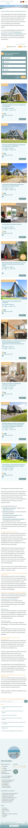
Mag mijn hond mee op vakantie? (9, 715)
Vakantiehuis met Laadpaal (8, 799)
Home (18, 44)
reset (17, 77)
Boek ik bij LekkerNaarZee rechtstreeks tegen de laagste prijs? (12, 727)
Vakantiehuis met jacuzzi (7, 800)
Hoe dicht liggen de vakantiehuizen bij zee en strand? (12, 707)
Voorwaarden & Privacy (6, 823)
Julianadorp (10, 34)
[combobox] (11, 46)
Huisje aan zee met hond (7, 796)
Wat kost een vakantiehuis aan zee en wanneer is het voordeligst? (14, 723)
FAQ (16, 822)
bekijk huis (21, 119)
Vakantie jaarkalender (7, 781)
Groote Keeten (18, 34)
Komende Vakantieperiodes (8, 780)
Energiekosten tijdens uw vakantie (9, 813)
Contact (19, 823)
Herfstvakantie (5, 783)
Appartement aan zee (7, 802)
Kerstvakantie (5, 784)
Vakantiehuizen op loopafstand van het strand (13, 519)
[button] (25, 92)
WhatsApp (5, 768)
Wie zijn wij (4, 808)
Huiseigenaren (5, 809)
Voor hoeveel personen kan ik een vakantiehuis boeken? (12, 711)
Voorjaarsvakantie (6, 785)
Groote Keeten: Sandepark (8, 108)
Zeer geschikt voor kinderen (8, 794)
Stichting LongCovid (9, 822)
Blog (3, 812)
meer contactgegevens (7, 776)
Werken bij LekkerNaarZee (7, 825)
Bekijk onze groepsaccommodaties (10, 793)
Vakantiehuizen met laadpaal (9, 508)
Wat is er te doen (6, 811)
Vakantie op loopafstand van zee (9, 797)
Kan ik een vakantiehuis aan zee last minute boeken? (12, 718)
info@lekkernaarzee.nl (7, 770)
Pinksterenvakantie (6, 787)
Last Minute (4, 815)
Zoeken (26, 701)
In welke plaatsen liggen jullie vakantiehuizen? (12, 730)
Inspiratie (14, 823)
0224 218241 (5, 766)
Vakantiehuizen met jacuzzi (8, 511)
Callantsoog (16, 32)
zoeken (23, 77)
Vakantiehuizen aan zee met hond (10, 515)
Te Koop (4, 816)
